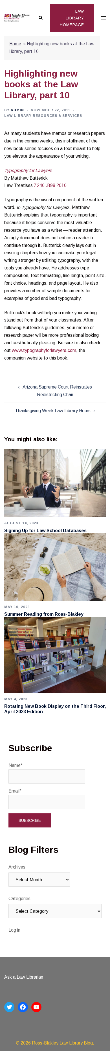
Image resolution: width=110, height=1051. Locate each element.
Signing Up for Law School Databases (45, 530)
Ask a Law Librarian (23, 977)
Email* (14, 791)
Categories (19, 898)
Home (15, 43)
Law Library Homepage (72, 18)
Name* (15, 765)
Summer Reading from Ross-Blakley (43, 614)
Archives (16, 867)
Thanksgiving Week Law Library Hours (53, 410)
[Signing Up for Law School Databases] (55, 483)
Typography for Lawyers (28, 170)
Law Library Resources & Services (43, 116)
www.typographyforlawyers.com (44, 350)
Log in (14, 930)
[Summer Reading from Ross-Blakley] (55, 566)
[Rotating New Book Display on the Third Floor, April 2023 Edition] (55, 654)
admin (17, 110)
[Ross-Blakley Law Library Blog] (17, 17)
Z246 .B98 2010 (50, 185)
